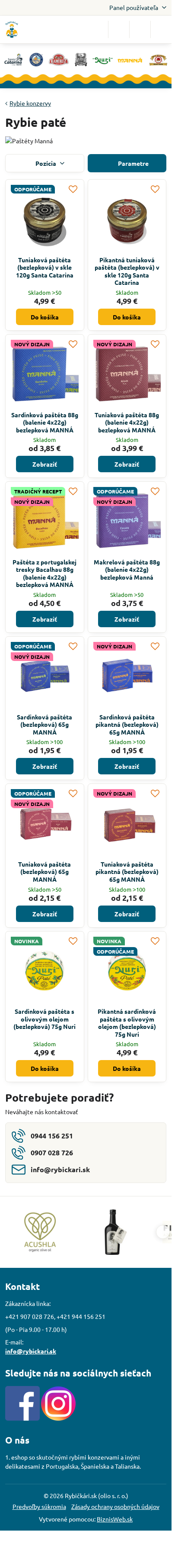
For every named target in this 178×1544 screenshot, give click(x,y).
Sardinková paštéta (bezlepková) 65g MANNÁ (44, 724)
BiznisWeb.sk (115, 1519)
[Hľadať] (118, 29)
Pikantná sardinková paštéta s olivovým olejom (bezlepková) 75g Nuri (127, 1022)
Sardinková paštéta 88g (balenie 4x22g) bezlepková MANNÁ (44, 422)
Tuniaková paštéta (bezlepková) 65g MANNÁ (44, 871)
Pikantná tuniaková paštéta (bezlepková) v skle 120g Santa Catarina (127, 271)
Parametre (133, 163)
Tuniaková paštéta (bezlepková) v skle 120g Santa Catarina (44, 267)
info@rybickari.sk (30, 1351)
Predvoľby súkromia (39, 1506)
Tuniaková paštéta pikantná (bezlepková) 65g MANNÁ (127, 871)
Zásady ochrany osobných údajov (115, 1506)
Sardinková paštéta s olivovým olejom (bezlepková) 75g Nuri (44, 1018)
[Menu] (161, 29)
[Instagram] (58, 1418)
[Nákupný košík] (140, 29)
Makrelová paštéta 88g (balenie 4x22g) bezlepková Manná (127, 569)
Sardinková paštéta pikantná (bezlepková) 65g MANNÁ (127, 724)
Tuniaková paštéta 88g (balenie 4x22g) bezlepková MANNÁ (127, 422)
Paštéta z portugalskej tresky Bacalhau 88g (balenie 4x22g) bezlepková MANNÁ (44, 573)
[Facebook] (22, 1418)
